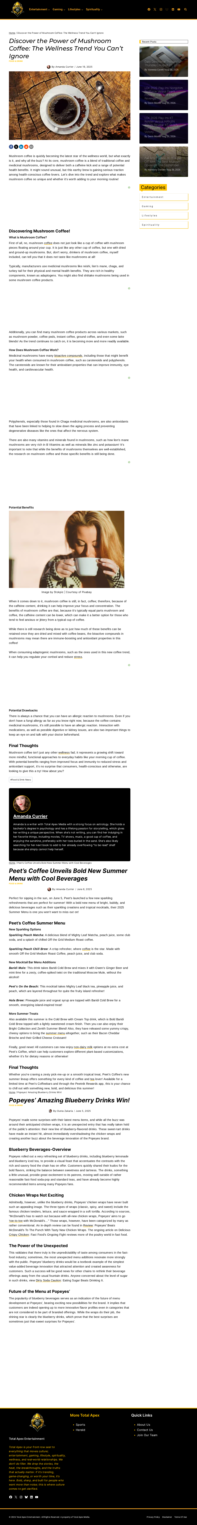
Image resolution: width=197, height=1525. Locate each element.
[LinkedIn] (21, 147)
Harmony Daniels (156, 169)
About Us (143, 1424)
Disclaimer (167, 1517)
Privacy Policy (153, 1517)
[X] (154, 9)
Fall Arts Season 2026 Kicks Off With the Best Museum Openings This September (163, 161)
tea (92, 1079)
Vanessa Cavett (156, 69)
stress (78, 656)
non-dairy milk (83, 1047)
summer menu (55, 1033)
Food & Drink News (20, 779)
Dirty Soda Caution (48, 1280)
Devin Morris (154, 103)
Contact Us (145, 1430)
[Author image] (48, 67)
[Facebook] (149, 9)
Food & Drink (16, 61)
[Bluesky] (166, 9)
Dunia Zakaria (65, 1110)
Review (88, 1225)
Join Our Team (147, 1435)
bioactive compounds (68, 355)
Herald (80, 1430)
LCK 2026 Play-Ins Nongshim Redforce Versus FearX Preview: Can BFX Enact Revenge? (164, 93)
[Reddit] (26, 147)
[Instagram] (161, 9)
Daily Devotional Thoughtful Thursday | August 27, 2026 (163, 63)
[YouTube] (178, 9)
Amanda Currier (64, 66)
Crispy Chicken (19, 1234)
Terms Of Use (180, 1517)
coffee (48, 243)
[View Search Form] (185, 9)
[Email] (31, 147)
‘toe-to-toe (16, 1220)
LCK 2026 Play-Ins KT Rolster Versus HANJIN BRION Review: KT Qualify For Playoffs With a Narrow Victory (162, 125)
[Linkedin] (173, 9)
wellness (64, 752)
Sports (80, 1424)
